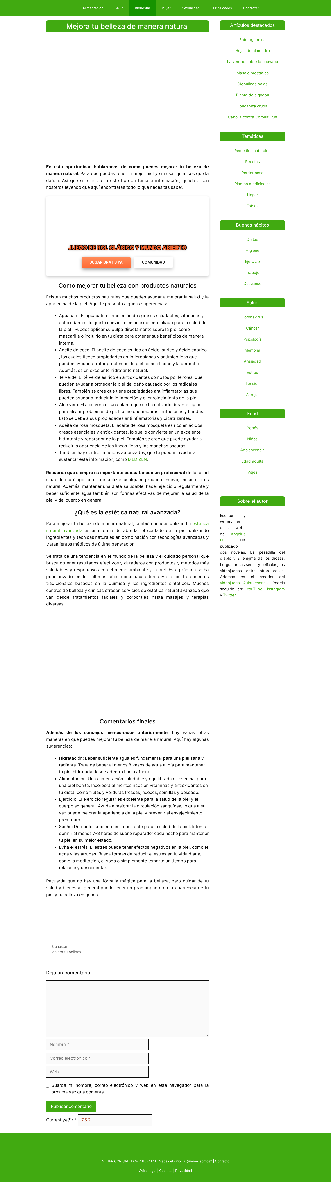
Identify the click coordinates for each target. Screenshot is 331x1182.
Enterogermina (252, 39)
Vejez (252, 472)
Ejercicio (252, 261)
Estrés (252, 372)
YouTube (254, 589)
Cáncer (252, 328)
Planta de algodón (252, 95)
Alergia (252, 394)
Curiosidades (221, 8)
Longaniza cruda (252, 106)
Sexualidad (191, 8)
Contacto (222, 1161)
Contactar (251, 8)
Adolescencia (252, 450)
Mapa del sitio (170, 1161)
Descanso (252, 283)
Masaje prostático (252, 73)
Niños (252, 439)
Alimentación (93, 8)
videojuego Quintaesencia (244, 583)
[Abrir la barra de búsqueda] (272, 8)
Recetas (252, 161)
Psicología (252, 339)
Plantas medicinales (252, 184)
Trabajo (252, 272)
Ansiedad (252, 361)
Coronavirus (252, 317)
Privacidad (183, 1170)
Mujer (166, 8)
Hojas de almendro (252, 50)
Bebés (252, 428)
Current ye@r (61, 1120)
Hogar (252, 195)
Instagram (276, 589)
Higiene (252, 250)
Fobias (252, 206)
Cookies (165, 1170)
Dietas (252, 239)
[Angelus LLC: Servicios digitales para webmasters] (127, 919)
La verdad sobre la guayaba (252, 61)
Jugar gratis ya (106, 262)
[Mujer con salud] (63, 8)
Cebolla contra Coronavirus (252, 117)
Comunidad (153, 262)
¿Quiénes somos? (198, 1161)
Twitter (229, 595)
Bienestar (142, 8)
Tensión (252, 383)
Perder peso (252, 172)
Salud (119, 8)
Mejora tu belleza (66, 952)
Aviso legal (147, 1170)
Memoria (252, 350)
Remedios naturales (252, 150)
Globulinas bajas (252, 84)
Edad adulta (252, 461)
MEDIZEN (137, 459)
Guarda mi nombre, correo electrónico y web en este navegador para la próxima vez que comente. (130, 1089)
